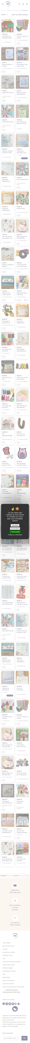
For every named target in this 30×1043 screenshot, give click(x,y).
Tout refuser (15, 525)
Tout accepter (15, 532)
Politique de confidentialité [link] (15, 534)
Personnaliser (15, 528)
